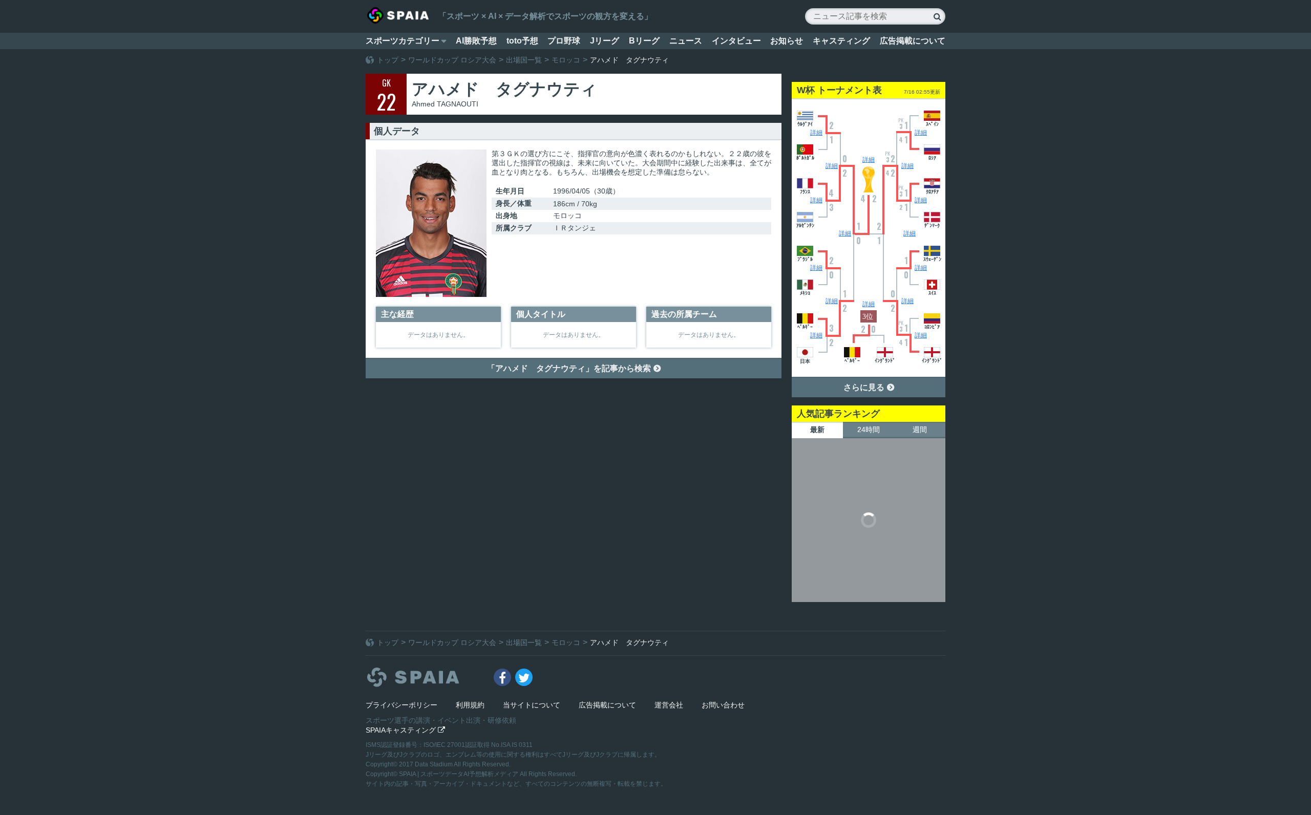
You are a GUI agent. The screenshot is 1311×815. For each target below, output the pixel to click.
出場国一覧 (524, 60)
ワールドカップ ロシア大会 (452, 60)
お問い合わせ (723, 705)
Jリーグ (604, 40)
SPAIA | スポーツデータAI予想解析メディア (459, 774)
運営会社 (668, 705)
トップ (387, 60)
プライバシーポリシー (401, 705)
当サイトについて (531, 705)
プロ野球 (563, 40)
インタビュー (736, 40)
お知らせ (786, 40)
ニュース (685, 40)
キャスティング (841, 40)
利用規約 (470, 705)
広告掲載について (912, 40)
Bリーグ (644, 40)
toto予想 (522, 40)
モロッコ (566, 60)
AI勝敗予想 (476, 40)
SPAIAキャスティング (405, 730)
